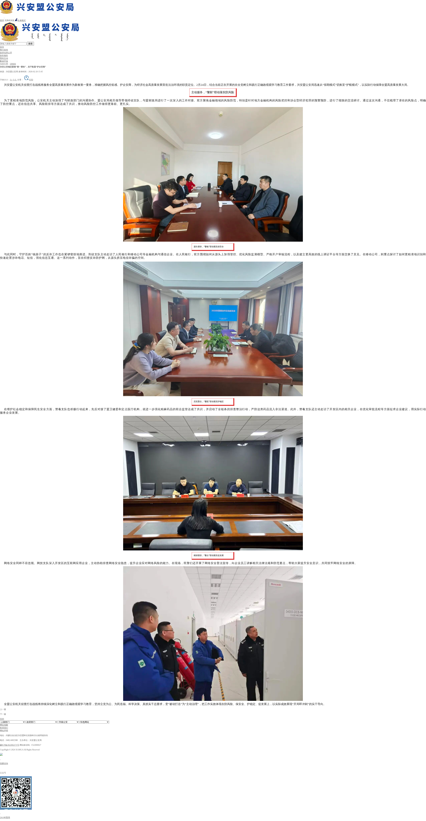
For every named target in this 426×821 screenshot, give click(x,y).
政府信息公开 (6, 53)
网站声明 (4, 730)
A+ (11, 80)
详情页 (13, 64)
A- (16, 80)
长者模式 (22, 20)
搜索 (30, 43)
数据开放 (4, 61)
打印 (31, 80)
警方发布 (4, 50)
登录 (2, 20)
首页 (2, 47)
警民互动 (4, 58)
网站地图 (4, 725)
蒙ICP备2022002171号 (9, 745)
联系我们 (4, 728)
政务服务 (4, 55)
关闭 (2, 719)
